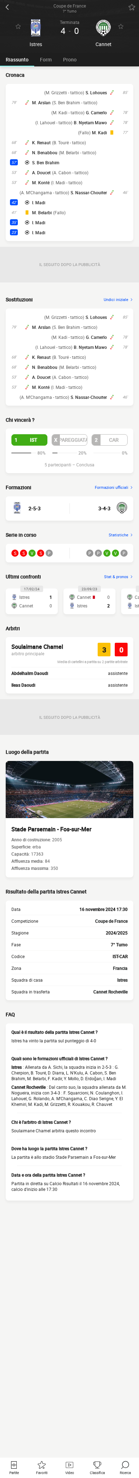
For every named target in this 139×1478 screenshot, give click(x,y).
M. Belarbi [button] (42, 212)
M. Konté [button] (41, 182)
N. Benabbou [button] (44, 152)
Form (46, 59)
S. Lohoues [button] (96, 92)
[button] (29, 440)
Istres (122, 980)
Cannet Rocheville (110, 991)
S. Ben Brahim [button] (45, 162)
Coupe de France (111, 921)
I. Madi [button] (38, 202)
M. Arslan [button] (41, 102)
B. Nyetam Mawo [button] (90, 122)
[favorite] (132, 7)
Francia (120, 968)
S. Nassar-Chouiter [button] (89, 192)
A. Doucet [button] (41, 172)
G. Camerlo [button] (96, 112)
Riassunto (17, 59)
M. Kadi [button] (99, 132)
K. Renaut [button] (41, 142)
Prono (70, 59)
